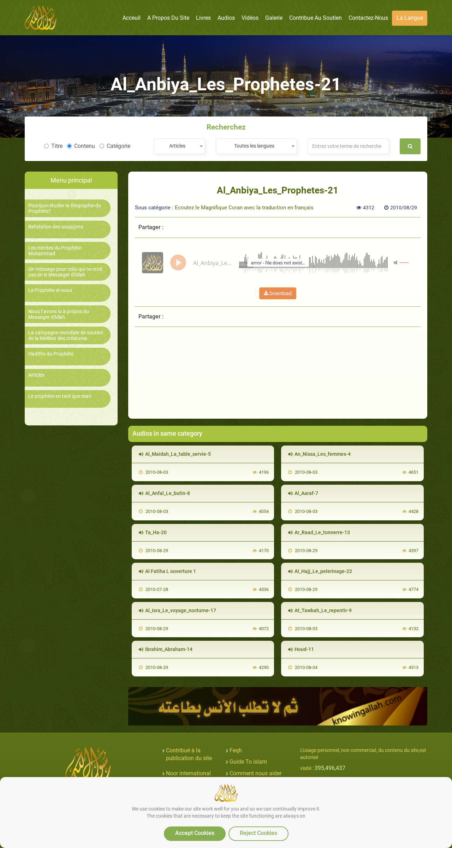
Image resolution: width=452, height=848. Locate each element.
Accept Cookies (194, 833)
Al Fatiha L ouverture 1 (170, 571)
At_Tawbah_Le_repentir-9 (323, 610)
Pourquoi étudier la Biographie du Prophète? (64, 208)
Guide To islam (248, 761)
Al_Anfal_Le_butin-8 (167, 493)
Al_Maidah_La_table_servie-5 (178, 454)
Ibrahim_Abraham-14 (168, 649)
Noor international (188, 773)
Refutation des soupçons (55, 226)
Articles (36, 375)
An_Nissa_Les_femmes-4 (323, 454)
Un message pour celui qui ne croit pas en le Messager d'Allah (65, 272)
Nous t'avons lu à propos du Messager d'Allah (58, 314)
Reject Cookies (258, 833)
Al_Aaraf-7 (306, 493)
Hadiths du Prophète (50, 354)
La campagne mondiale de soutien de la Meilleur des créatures (65, 335)
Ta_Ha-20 (156, 532)
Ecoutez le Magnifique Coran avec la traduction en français (244, 207)
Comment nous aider (255, 773)
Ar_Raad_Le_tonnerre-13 (322, 532)
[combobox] (179, 146)
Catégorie (118, 146)
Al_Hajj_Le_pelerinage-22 (323, 571)
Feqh (236, 750)
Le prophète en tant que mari (59, 396)
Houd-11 (304, 649)
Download (280, 293)
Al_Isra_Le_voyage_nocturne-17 (180, 610)
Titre (57, 146)
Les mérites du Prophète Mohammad (54, 250)
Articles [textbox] (177, 146)
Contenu (84, 146)
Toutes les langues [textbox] (254, 146)
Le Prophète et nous (50, 290)
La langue (410, 17)
